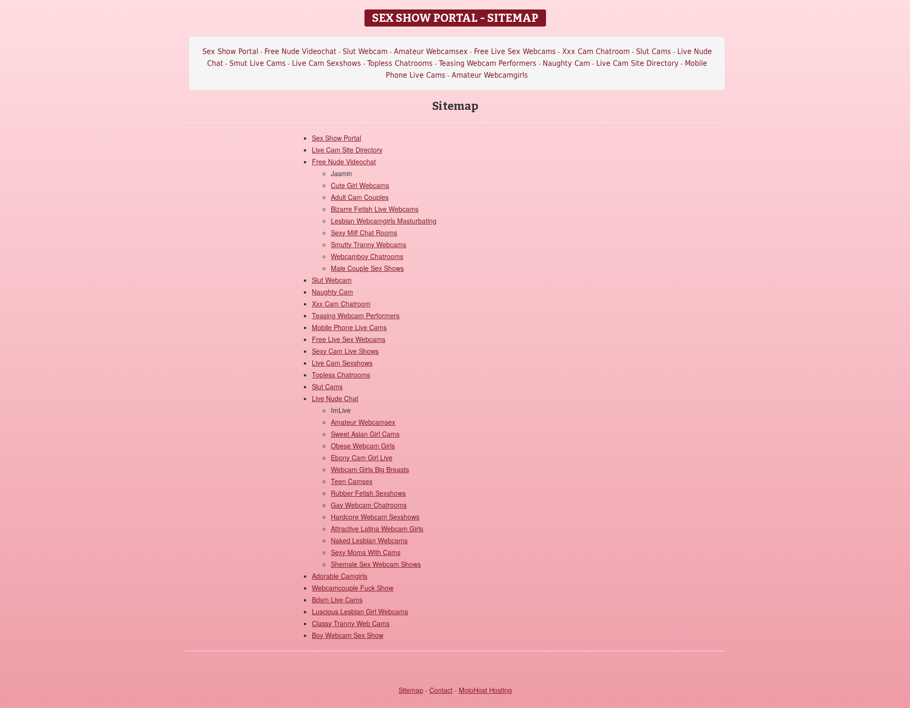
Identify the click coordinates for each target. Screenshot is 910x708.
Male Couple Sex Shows (367, 268)
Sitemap (411, 690)
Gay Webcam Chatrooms (369, 505)
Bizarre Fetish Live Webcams (375, 209)
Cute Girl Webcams (360, 185)
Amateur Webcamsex (431, 51)
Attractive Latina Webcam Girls (377, 528)
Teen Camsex (352, 481)
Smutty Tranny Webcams (368, 244)
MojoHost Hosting (485, 690)
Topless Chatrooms (400, 63)
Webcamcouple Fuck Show (352, 587)
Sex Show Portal (230, 51)
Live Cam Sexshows (326, 63)
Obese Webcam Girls (363, 445)
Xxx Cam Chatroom (596, 51)
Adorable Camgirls (339, 576)
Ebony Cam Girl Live (361, 457)
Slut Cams (653, 51)
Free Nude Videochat (300, 51)
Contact (441, 690)
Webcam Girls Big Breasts (370, 469)
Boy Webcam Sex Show (347, 635)
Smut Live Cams (257, 63)
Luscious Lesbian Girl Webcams (360, 611)
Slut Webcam (365, 51)
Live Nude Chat (335, 398)
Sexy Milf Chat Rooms (364, 232)
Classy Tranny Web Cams (351, 623)
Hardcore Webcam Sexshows (375, 516)
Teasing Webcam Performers (488, 63)
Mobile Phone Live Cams (349, 327)
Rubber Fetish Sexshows (368, 493)
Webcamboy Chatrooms (367, 256)
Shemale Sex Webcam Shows (376, 564)
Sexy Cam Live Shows (345, 351)
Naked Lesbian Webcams (369, 540)
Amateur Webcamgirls (490, 75)
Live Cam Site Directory (637, 63)
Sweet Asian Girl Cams (365, 434)
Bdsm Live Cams (337, 599)
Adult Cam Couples (360, 197)
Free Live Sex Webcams (515, 51)
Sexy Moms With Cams (365, 552)
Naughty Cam (566, 63)
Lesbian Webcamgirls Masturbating (384, 220)
